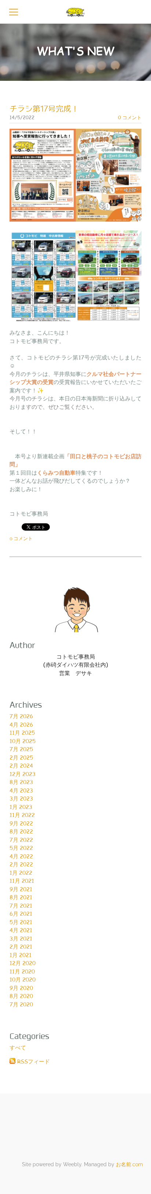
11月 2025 (22, 732)
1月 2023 (21, 806)
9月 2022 (21, 823)
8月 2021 (21, 897)
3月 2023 (21, 798)
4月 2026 (21, 724)
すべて (18, 1047)
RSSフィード (33, 1061)
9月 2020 (21, 987)
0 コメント (129, 117)
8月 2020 (21, 995)
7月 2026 (21, 716)
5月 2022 (21, 847)
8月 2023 (21, 782)
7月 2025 (21, 749)
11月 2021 (22, 880)
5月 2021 (21, 922)
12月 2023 (23, 773)
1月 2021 (21, 954)
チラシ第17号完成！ (44, 109)
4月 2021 (21, 930)
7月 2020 (21, 1004)
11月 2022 (22, 814)
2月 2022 (21, 864)
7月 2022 (21, 839)
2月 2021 (21, 946)
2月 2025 (21, 757)
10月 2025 (23, 741)
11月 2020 (22, 971)
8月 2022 (21, 831)
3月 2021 (21, 938)
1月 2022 (21, 872)
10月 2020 (23, 979)
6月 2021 (21, 913)
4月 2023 (21, 790)
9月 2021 (21, 889)
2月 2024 (21, 765)
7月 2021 (21, 905)
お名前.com (129, 1164)
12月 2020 (23, 963)
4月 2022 (21, 856)
